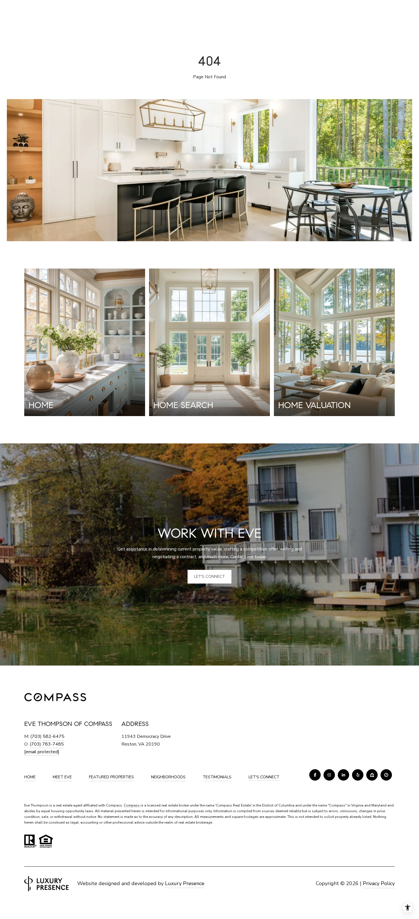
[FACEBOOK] (315, 775)
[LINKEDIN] (343, 775)
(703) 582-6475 (47, 736)
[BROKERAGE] (386, 775)
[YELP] (357, 775)
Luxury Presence (184, 883)
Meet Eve (62, 777)
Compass (132, 805)
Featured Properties (111, 777)
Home (30, 777)
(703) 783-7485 (47, 744)
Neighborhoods (168, 777)
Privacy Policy (379, 883)
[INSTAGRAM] (329, 775)
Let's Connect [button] (209, 576)
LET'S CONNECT (264, 777)
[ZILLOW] (372, 775)
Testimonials (217, 777)
